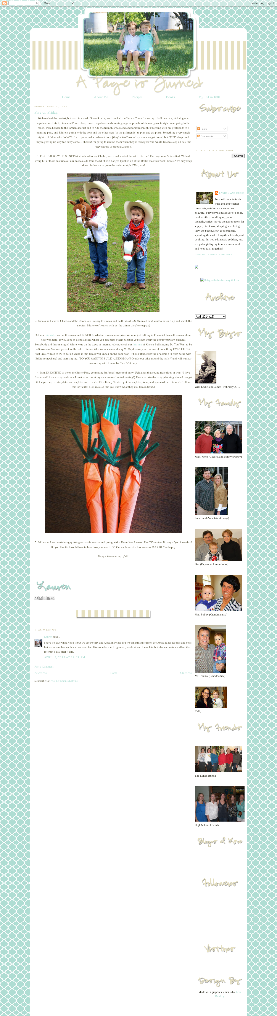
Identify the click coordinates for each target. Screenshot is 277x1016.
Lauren (48, 636)
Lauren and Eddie (231, 193)
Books (170, 97)
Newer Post (40, 672)
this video (50, 335)
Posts (203, 128)
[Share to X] (44, 598)
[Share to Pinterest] (53, 598)
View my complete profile (213, 254)
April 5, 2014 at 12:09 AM (64, 657)
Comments (206, 136)
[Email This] (36, 598)
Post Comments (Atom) (63, 680)
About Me (101, 97)
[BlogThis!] (40, 598)
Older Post (186, 672)
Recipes (137, 97)
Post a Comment (43, 666)
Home (66, 97)
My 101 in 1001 (209, 97)
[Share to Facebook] (49, 598)
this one (137, 344)
